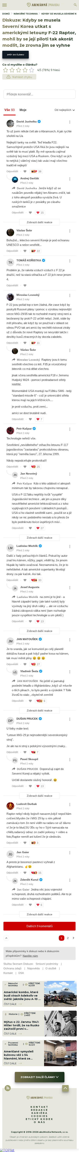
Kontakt (39, 1106)
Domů (6, 13)
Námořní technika (26, 13)
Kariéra (39, 1113)
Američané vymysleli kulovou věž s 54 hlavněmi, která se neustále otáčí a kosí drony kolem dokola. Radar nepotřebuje (19, 1060)
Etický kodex (39, 1119)
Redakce (39, 1110)
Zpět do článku (15, 55)
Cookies (39, 1116)
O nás (39, 1122)
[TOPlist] (7, 1150)
